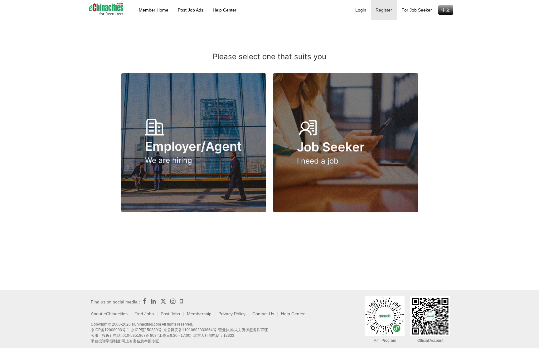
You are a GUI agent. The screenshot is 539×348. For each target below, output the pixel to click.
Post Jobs (170, 313)
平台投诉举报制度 (106, 341)
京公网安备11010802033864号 (189, 330)
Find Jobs (144, 313)
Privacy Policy (231, 313)
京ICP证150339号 (146, 330)
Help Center (224, 9)
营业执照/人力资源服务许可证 (243, 330)
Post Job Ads (190, 9)
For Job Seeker (416, 9)
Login (360, 9)
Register (384, 9)
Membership (199, 313)
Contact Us (263, 313)
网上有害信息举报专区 (140, 341)
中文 (445, 9)
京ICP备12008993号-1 (110, 330)
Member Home (153, 9)
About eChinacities (109, 313)
